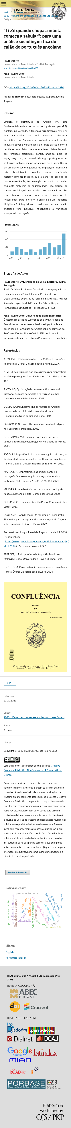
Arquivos (18, 12)
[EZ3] (53, 1088)
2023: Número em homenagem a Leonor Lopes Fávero (32, 15)
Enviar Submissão (17, 872)
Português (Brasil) (15, 957)
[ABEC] (24, 998)
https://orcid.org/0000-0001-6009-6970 (21, 68)
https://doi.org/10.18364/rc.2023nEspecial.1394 (36, 87)
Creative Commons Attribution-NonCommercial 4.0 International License (33, 770)
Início (6, 12)
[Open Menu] (3, 3)
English (9, 952)
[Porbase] (26, 1088)
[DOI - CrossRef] (29, 1011)
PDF (11, 682)
